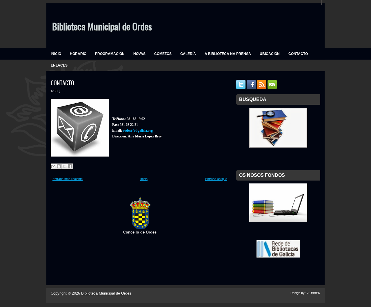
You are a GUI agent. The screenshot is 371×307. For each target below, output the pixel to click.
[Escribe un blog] (59, 166)
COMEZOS (163, 54)
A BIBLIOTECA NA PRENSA (228, 54)
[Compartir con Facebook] (70, 166)
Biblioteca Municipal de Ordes (102, 26)
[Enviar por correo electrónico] (53, 166)
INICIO (56, 54)
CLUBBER (312, 293)
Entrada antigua (216, 179)
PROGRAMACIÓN (110, 54)
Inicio (144, 179)
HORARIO (78, 54)
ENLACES (59, 65)
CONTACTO (298, 54)
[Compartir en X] (64, 166)
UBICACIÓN (270, 54)
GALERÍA (188, 54)
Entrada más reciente (67, 179)
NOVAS (139, 54)
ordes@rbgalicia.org (138, 130)
